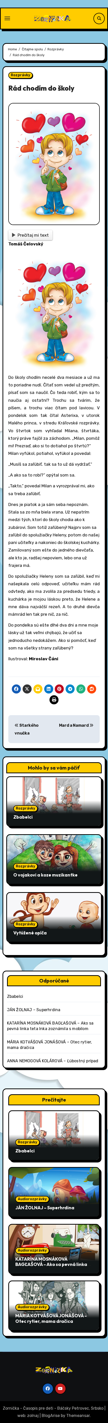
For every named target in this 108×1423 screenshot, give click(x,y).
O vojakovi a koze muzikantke (45, 875)
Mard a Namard (74, 725)
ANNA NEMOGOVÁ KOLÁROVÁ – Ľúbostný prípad (52, 1061)
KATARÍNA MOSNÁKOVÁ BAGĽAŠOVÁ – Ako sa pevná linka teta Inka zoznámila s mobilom (51, 1264)
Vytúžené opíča (30, 933)
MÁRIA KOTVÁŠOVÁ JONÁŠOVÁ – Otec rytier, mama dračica (51, 1318)
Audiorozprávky (32, 1199)
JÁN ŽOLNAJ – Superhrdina (34, 1009)
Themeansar (78, 1415)
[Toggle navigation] (7, 18)
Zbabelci (23, 817)
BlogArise (51, 1415)
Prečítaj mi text (33, 235)
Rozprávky (20, 75)
